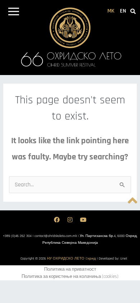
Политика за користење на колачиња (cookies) (70, 276)
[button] (13, 13)
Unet (123, 258)
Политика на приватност (70, 269)
